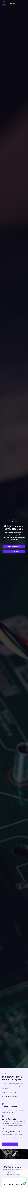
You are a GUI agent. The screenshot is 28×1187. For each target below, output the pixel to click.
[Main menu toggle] (24, 3)
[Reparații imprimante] (5, 1182)
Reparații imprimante (13, 1184)
